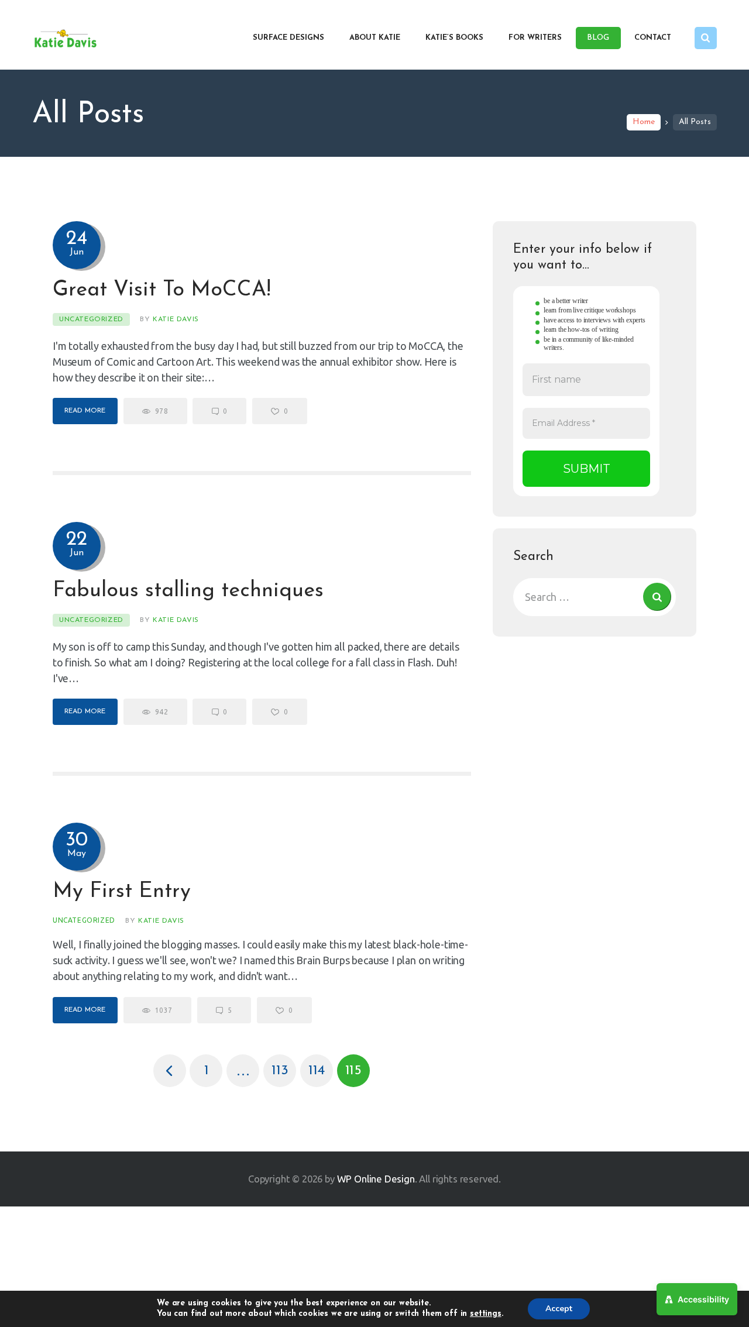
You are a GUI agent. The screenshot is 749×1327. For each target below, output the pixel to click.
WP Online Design (376, 1178)
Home (644, 122)
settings (485, 1313)
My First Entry (122, 891)
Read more (84, 410)
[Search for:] (594, 597)
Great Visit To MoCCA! (161, 290)
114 (320, 1066)
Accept (558, 1308)
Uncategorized (91, 319)
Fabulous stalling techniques (188, 590)
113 (284, 1066)
